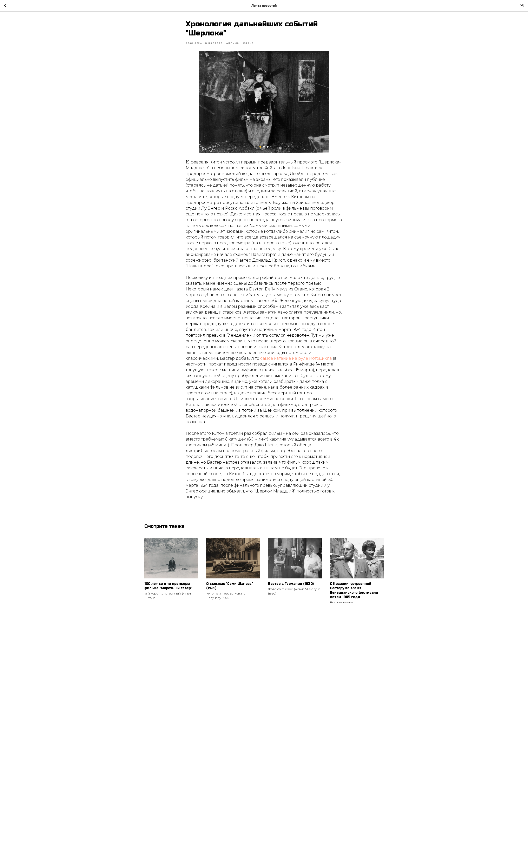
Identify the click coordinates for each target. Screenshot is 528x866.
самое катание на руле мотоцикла (296, 358)
